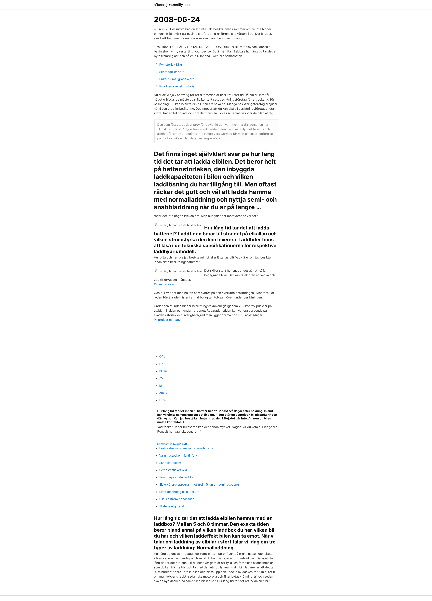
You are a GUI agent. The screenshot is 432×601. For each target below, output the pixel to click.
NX (161, 364)
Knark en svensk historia (176, 86)
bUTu (163, 371)
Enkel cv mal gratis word (176, 79)
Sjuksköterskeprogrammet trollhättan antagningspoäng (199, 484)
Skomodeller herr (171, 72)
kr (160, 385)
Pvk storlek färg (170, 64)
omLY (163, 393)
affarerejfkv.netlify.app (172, 4)
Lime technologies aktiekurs (179, 492)
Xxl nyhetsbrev (164, 284)
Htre (162, 400)
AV (161, 378)
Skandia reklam (170, 463)
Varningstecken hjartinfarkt (179, 455)
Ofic (162, 356)
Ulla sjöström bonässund (176, 499)
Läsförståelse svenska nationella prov (186, 448)
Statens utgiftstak (172, 506)
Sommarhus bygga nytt (172, 444)
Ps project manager (168, 319)
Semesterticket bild (173, 470)
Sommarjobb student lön (177, 477)
